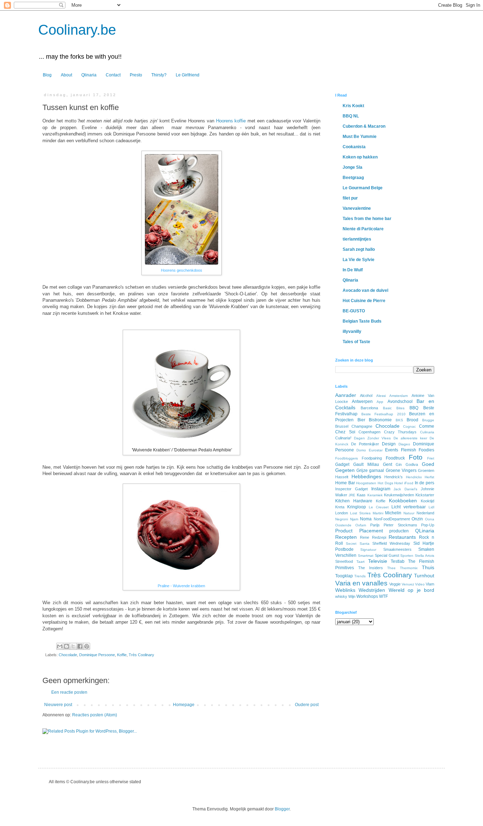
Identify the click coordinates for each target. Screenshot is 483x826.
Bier (361, 419)
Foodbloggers (346, 458)
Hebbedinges (366, 476)
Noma (366, 518)
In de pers (424, 482)
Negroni (341, 519)
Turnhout (424, 575)
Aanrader (345, 395)
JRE (352, 495)
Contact (113, 75)
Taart (360, 562)
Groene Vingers (401, 470)
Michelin (393, 512)
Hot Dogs (385, 483)
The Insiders (370, 568)
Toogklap (344, 575)
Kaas (361, 495)
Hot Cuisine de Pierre (364, 300)
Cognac (409, 426)
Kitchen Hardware (353, 500)
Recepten (346, 537)
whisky (341, 596)
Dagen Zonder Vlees (372, 438)
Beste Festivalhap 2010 (383, 414)
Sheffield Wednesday (391, 543)
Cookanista (354, 146)
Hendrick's (393, 477)
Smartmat (365, 556)
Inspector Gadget (351, 489)
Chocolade (68, 655)
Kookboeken (403, 500)
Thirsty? (159, 75)
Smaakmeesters (397, 549)
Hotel (398, 483)
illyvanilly (352, 331)
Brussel (341, 426)
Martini (378, 513)
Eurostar (376, 450)
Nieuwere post (58, 704)
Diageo (404, 444)
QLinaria (424, 530)
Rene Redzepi (373, 537)
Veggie (395, 584)
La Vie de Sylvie (358, 259)
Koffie (122, 655)
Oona (429, 519)
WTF (383, 596)
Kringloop (356, 506)
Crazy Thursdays (400, 432)
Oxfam (360, 525)
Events (391, 449)
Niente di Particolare (363, 228)
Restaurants (402, 537)
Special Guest (387, 555)
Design (389, 443)
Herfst (429, 477)
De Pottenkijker (365, 444)
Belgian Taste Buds (362, 321)
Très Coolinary (141, 655)
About (66, 75)
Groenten (426, 470)
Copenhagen (369, 432)
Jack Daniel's (405, 489)
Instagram (380, 488)
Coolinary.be (77, 29)
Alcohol (366, 395)
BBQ (413, 407)
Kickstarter (424, 495)
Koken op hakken (360, 157)
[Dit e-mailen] (59, 646)
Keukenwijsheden (399, 495)
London (341, 513)
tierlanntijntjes (357, 239)
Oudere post (307, 704)
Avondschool (400, 401)
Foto (416, 457)
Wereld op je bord (411, 590)
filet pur (350, 198)
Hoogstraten (366, 483)
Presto (136, 75)
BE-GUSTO (354, 310)
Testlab (398, 561)
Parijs (375, 525)
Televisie (377, 561)
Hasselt (341, 477)
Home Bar (345, 482)
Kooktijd (427, 501)
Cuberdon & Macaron (364, 126)
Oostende (343, 525)
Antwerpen (362, 401)
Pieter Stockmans (400, 525)
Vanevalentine (357, 208)
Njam (354, 519)
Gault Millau (366, 464)
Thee (391, 568)
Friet (430, 458)
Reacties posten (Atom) (94, 714)
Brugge (428, 420)
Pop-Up (427, 525)
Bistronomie (380, 419)
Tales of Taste (356, 341)
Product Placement (359, 530)
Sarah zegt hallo (359, 249)
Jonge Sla (352, 167)
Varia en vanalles (361, 583)
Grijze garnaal (370, 470)
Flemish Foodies (417, 449)
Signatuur (368, 549)
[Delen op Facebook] (79, 646)
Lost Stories (360, 513)
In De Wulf (353, 269)
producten (399, 530)
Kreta (339, 507)
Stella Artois (424, 556)
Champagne (361, 426)
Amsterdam (398, 396)
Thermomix (409, 568)
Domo (361, 450)
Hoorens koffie (231, 120)
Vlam (430, 584)
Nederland (425, 513)
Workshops (367, 596)
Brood (412, 419)
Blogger (282, 809)
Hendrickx (414, 477)
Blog (47, 75)
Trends (360, 576)
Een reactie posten (69, 692)
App (380, 402)
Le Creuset (379, 507)
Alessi (381, 396)
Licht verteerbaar (408, 506)
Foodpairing (372, 458)
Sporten (406, 556)
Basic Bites (394, 408)
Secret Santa (357, 543)
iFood (408, 483)
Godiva (412, 464)
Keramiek (375, 495)
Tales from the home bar (367, 218)
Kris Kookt (353, 105)
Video (420, 584)
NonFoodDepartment (392, 519)
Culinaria (427, 432)
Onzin (417, 518)
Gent (387, 464)
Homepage (183, 704)
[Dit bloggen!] (66, 646)
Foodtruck (395, 458)
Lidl (431, 507)
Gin (399, 464)
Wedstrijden (372, 590)
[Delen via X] (73, 646)
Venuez (408, 584)
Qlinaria (89, 75)
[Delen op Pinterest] (86, 646)
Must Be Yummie (360, 136)
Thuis (428, 567)
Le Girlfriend (187, 75)
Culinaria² (343, 438)
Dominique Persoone (97, 655)
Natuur (408, 513)
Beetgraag (353, 177)
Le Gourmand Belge (363, 187)
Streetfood (344, 561)
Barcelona (369, 408)
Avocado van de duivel (365, 290)
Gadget (342, 464)
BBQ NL (351, 116)
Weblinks (345, 590)
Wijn (351, 596)
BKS (399, 420)
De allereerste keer (410, 438)
